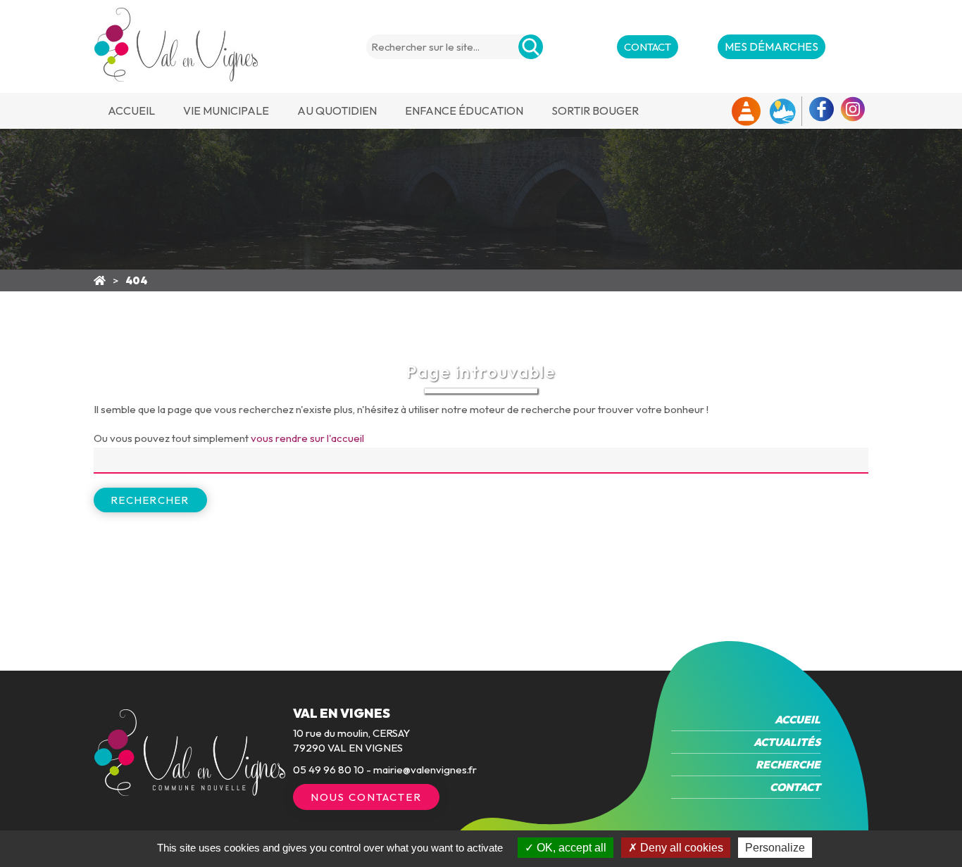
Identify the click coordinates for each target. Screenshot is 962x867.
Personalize (775, 848)
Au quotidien (337, 110)
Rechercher (150, 500)
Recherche (788, 764)
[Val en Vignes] (100, 280)
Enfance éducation (464, 110)
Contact (647, 46)
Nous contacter (366, 797)
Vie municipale (226, 110)
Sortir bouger (595, 110)
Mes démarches (771, 46)
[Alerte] (746, 111)
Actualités (787, 742)
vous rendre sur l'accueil (307, 438)
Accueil (131, 110)
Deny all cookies (680, 848)
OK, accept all (570, 848)
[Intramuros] (782, 111)
